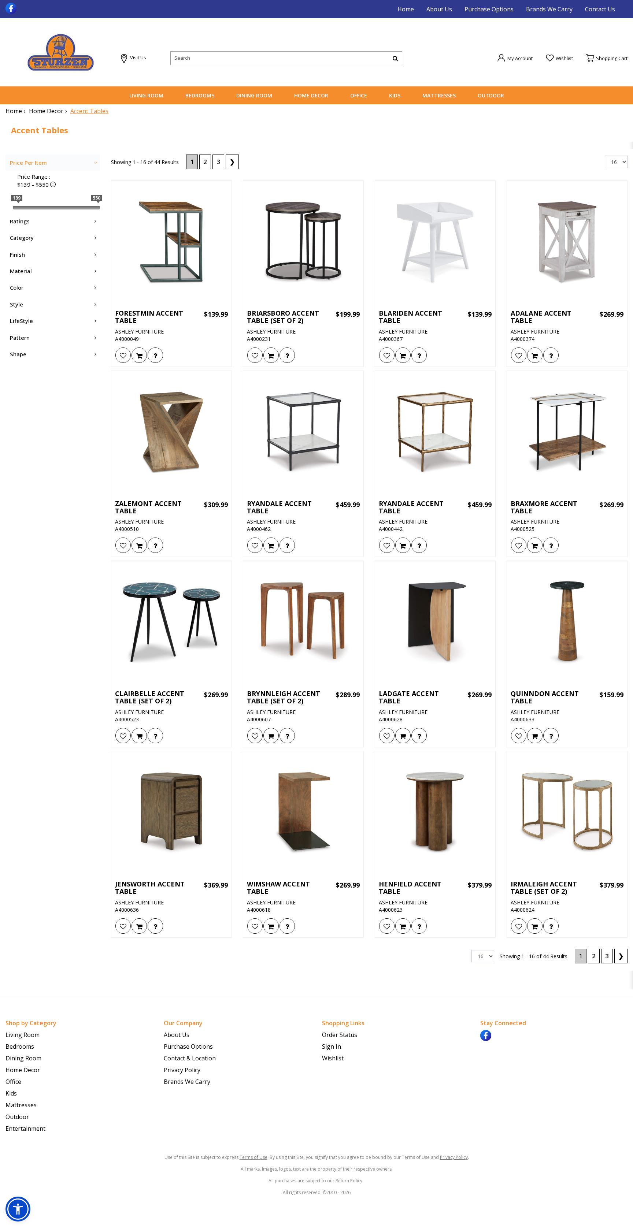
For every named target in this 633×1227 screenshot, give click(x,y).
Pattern (20, 337)
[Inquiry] (155, 355)
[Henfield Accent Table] (435, 813)
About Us (439, 9)
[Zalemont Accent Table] (171, 433)
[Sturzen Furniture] (60, 52)
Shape (18, 354)
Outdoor (491, 95)
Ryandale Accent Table (279, 507)
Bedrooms (199, 95)
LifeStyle (21, 320)
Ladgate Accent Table (409, 697)
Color (16, 287)
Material (21, 271)
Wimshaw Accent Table (278, 888)
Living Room (146, 95)
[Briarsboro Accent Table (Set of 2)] (303, 242)
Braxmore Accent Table (544, 507)
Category (22, 237)
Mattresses (439, 95)
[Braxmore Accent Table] (567, 433)
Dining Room (254, 95)
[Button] (395, 58)
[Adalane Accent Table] (567, 242)
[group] (155, 355)
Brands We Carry (549, 9)
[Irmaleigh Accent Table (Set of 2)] (567, 813)
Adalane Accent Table (541, 317)
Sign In (331, 1046)
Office (358, 95)
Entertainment (25, 1128)
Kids (394, 95)
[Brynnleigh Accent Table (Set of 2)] (303, 623)
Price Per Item (28, 162)
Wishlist (333, 1058)
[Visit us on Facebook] (11, 7)
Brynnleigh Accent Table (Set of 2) (283, 697)
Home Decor (311, 95)
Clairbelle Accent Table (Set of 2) (149, 697)
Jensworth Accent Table (150, 888)
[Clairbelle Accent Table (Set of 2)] (171, 623)
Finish (17, 254)
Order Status (339, 1035)
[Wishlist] (123, 355)
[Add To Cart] (139, 355)
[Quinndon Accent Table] (567, 623)
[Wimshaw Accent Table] (303, 813)
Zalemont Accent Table (148, 507)
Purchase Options (489, 9)
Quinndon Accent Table (545, 697)
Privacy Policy (182, 1070)
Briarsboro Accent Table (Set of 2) (283, 317)
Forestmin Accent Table (149, 317)
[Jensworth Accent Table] (171, 813)
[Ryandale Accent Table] (303, 433)
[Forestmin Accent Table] (171, 242)
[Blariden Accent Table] (435, 242)
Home (405, 9)
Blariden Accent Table (410, 317)
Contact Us (600, 9)
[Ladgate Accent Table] (435, 623)
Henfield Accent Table (410, 888)
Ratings (20, 221)
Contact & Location (190, 1058)
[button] (515, 58)
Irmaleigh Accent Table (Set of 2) (544, 888)
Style (16, 304)
